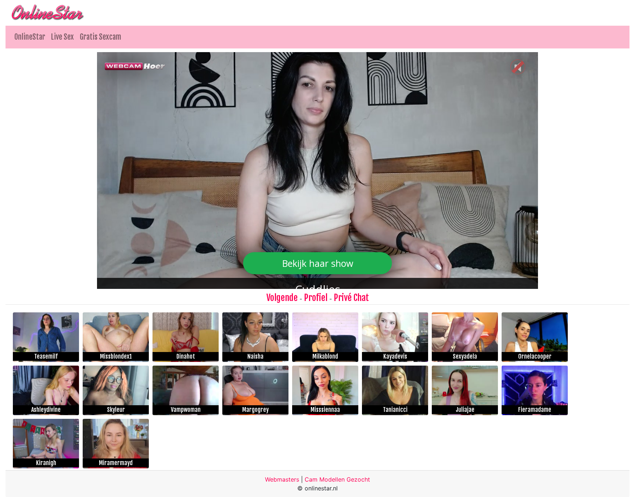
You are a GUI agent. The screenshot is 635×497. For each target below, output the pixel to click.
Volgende (282, 297)
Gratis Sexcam (100, 36)
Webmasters (282, 479)
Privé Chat (351, 297)
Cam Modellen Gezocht (337, 479)
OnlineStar (29, 36)
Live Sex (62, 36)
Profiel (315, 297)
